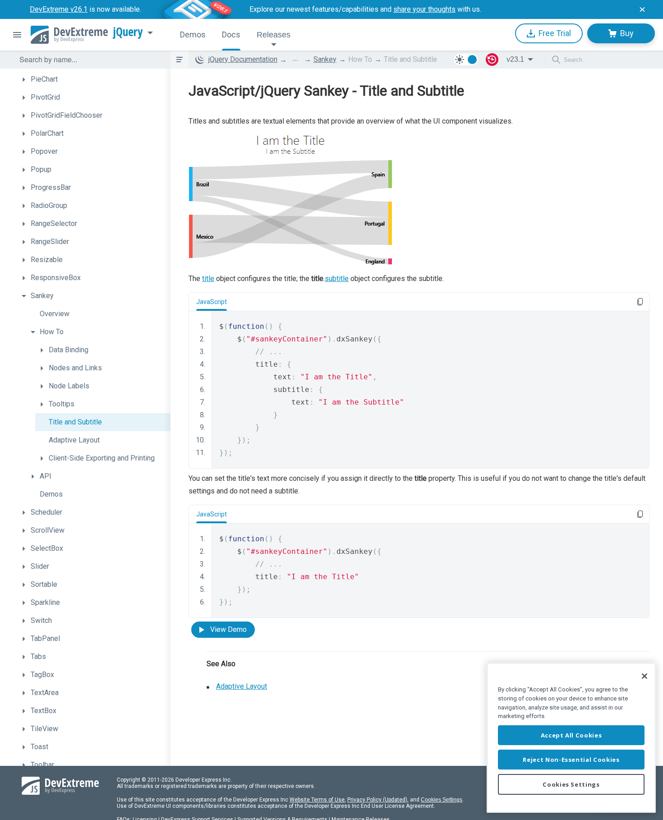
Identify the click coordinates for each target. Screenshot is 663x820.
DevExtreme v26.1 (58, 9)
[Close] (644, 676)
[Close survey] (642, 9)
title (208, 278)
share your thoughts (424, 9)
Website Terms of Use (317, 800)
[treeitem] (93, 79)
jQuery (128, 32)
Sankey (324, 59)
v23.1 (515, 59)
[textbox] (89, 60)
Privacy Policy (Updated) (377, 800)
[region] (571, 738)
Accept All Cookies (571, 735)
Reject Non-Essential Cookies (571, 760)
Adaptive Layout (241, 686)
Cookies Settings (441, 800)
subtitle (337, 278)
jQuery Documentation (242, 59)
